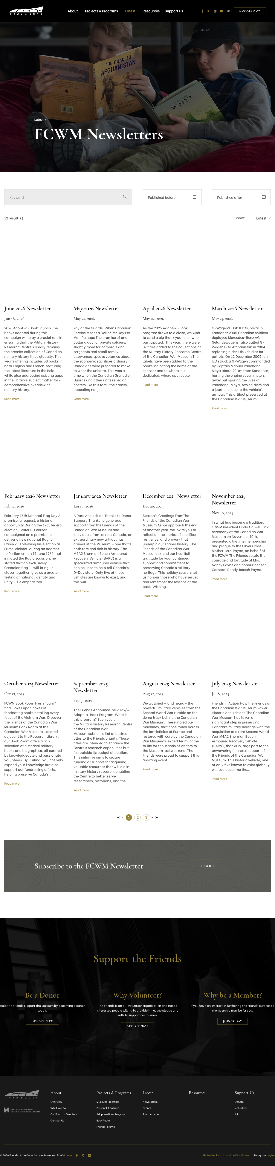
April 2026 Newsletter (167, 308)
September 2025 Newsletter (90, 687)
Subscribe (208, 866)
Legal (69, 1155)
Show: (240, 217)
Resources (151, 10)
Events (147, 1108)
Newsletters (150, 1101)
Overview (56, 1101)
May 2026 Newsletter (96, 308)
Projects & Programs (101, 10)
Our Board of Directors (63, 1114)
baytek (271, 1155)
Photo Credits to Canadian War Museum (227, 1155)
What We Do (58, 1108)
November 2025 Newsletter (229, 499)
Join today (232, 1021)
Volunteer (241, 1108)
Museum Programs (107, 1101)
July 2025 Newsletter (234, 683)
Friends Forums (105, 1126)
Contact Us (57, 1120)
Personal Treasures (107, 1108)
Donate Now (250, 10)
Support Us (174, 10)
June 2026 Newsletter (27, 308)
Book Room (103, 1120)
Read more (12, 398)
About (73, 10)
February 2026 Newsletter (32, 496)
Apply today (137, 1026)
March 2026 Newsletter (237, 308)
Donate (239, 1101)
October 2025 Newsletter (31, 683)
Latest (130, 10)
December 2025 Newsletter (172, 496)
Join (237, 1114)
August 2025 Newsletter (169, 683)
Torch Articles (151, 1114)
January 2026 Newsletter (100, 496)
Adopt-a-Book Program (110, 1114)
